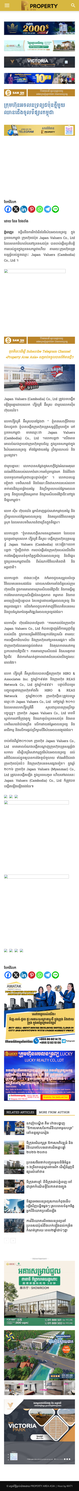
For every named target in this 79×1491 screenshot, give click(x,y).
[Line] (55, 209)
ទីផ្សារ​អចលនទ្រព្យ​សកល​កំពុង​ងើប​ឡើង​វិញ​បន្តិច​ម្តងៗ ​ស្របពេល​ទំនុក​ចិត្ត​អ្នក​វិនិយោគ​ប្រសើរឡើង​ (50, 1206)
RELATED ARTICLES (20, 1112)
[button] (6, 5)
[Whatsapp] (39, 209)
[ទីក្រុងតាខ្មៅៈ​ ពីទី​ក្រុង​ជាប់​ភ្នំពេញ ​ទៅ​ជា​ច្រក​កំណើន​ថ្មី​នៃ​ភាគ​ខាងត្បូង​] (14, 1187)
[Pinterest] (31, 209)
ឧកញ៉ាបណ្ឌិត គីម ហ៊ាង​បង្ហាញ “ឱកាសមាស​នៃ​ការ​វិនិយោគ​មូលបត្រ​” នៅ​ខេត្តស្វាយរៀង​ (49, 1128)
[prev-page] (6, 1240)
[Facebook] (8, 209)
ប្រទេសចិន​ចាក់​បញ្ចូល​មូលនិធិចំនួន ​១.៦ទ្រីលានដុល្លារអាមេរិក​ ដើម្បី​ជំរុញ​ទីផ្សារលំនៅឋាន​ (50, 1167)
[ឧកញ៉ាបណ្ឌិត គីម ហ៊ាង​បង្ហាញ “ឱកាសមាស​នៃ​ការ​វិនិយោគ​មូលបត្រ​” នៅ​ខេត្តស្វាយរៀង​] (14, 1128)
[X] (15, 209)
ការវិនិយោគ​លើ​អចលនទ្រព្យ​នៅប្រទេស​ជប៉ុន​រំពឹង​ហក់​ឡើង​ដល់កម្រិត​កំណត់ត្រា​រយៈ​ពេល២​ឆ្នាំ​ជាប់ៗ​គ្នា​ (49, 1225)
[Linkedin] (23, 209)
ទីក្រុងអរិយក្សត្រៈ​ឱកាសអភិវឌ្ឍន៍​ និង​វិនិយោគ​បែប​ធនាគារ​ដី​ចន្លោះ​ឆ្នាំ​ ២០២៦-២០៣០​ (49, 1147)
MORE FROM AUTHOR (54, 1112)
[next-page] (13, 1240)
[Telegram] (47, 209)
